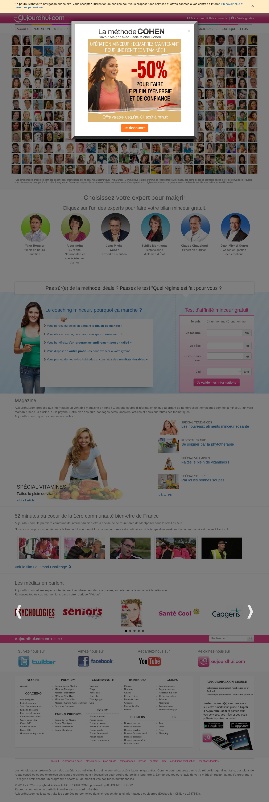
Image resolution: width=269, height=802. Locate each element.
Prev (19, 611)
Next (249, 611)
